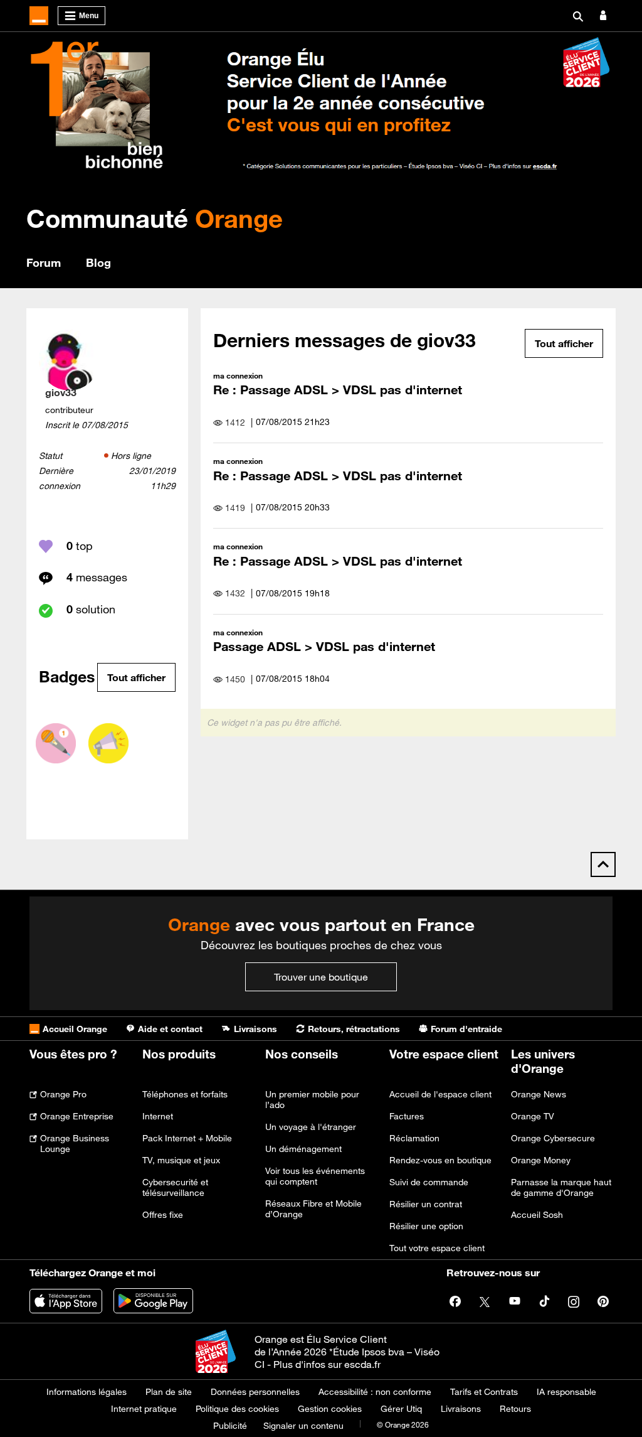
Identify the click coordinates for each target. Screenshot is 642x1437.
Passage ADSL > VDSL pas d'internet (324, 646)
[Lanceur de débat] (108, 743)
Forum (43, 262)
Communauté (154, 218)
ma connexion (238, 375)
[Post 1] (56, 743)
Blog (98, 262)
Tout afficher (136, 677)
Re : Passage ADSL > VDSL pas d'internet (337, 389)
